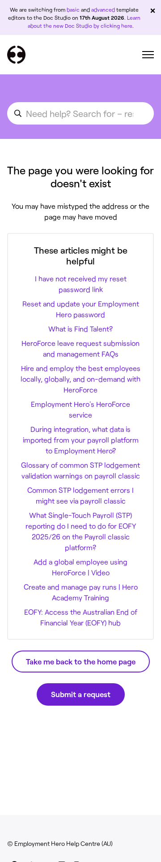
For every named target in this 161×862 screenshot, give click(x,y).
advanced (103, 9)
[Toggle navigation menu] (148, 54)
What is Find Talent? (80, 328)
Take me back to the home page (81, 661)
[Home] (16, 55)
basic (73, 9)
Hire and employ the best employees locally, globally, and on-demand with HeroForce (80, 379)
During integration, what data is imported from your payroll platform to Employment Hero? (81, 440)
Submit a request (80, 694)
